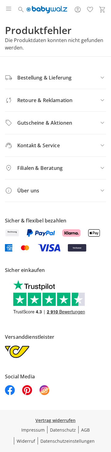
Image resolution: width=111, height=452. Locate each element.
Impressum (33, 430)
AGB (85, 430)
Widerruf (26, 441)
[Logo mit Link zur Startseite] (47, 9)
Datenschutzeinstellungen (67, 441)
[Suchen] (21, 9)
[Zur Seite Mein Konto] (77, 9)
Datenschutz (63, 430)
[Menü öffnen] (8, 9)
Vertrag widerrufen (55, 420)
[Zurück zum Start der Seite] (105, 408)
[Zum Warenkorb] (102, 9)
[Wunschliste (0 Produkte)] (90, 9)
